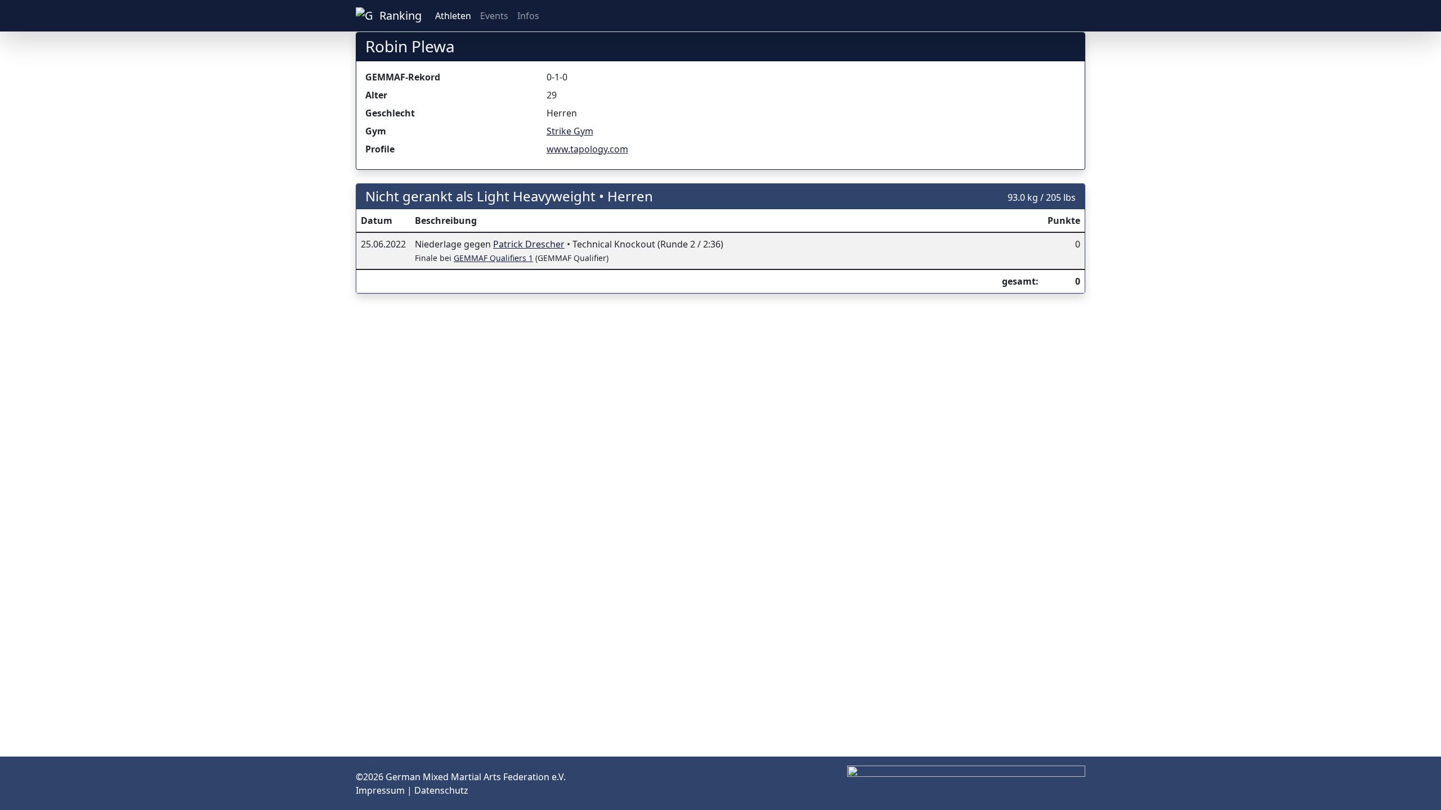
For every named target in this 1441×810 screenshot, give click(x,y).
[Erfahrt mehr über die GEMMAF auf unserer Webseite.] (1076, 15)
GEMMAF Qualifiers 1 (493, 258)
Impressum (381, 790)
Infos (528, 16)
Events (494, 16)
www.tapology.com (587, 149)
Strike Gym (570, 131)
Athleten (453, 16)
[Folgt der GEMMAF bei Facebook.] (1058, 15)
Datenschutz (441, 790)
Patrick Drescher (529, 244)
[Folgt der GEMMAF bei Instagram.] (1040, 15)
